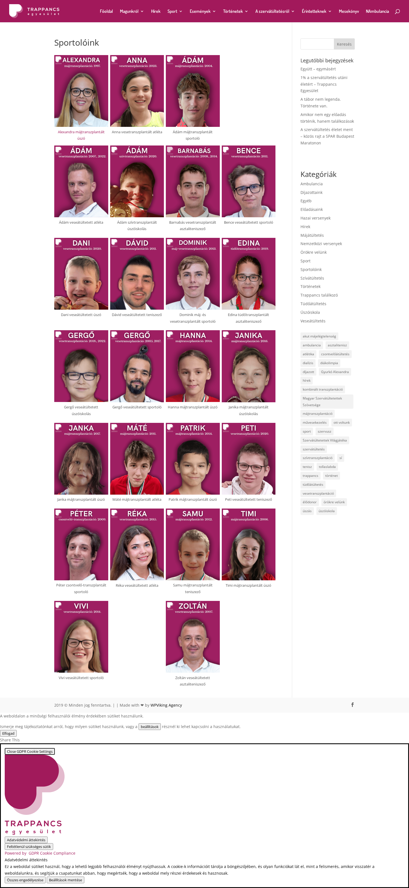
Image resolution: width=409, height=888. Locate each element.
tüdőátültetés (313, 484)
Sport (172, 11)
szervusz (324, 431)
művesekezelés (315, 422)
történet (331, 475)
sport (307, 431)
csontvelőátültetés (335, 354)
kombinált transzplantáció (323, 389)
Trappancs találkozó (319, 295)
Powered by (40, 853)
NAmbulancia (377, 11)
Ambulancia (311, 183)
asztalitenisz (337, 345)
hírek (307, 380)
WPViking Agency (166, 705)
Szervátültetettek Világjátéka (325, 440)
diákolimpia (329, 363)
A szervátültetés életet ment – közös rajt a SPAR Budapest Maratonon (327, 136)
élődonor (310, 502)
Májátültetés (312, 235)
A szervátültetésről (272, 11)
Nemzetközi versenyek (321, 243)
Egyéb (306, 200)
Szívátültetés (312, 278)
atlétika (308, 354)
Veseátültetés (313, 321)
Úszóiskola (310, 312)
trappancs (310, 475)
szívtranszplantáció (317, 457)
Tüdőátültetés (313, 303)
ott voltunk (342, 422)
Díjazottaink (311, 192)
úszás (307, 511)
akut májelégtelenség (319, 336)
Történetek (233, 11)
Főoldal (106, 11)
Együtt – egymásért (318, 68)
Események (200, 11)
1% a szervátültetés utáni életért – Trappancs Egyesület (324, 84)
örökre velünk (334, 502)
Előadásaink (311, 209)
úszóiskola (327, 511)
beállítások (150, 726)
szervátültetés (314, 449)
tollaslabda (327, 466)
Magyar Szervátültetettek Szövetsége (322, 401)
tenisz (307, 466)
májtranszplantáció (317, 413)
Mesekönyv (349, 11)
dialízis (308, 363)
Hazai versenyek (315, 218)
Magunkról (129, 11)
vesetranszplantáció (318, 493)
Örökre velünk (313, 252)
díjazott (308, 371)
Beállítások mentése (65, 879)
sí (340, 457)
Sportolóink (311, 269)
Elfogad (8, 733)
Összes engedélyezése (25, 879)
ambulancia (312, 345)
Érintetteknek (314, 11)
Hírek (156, 11)
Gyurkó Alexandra (335, 371)
